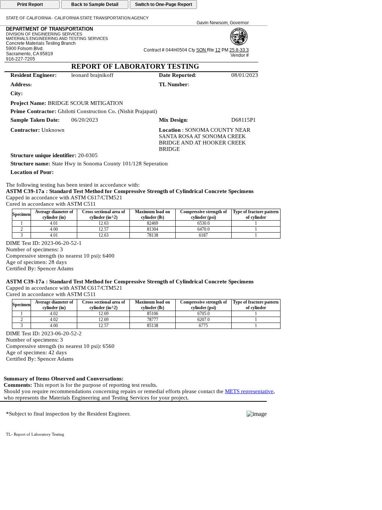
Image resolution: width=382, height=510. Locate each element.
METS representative (249, 391)
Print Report (30, 4)
